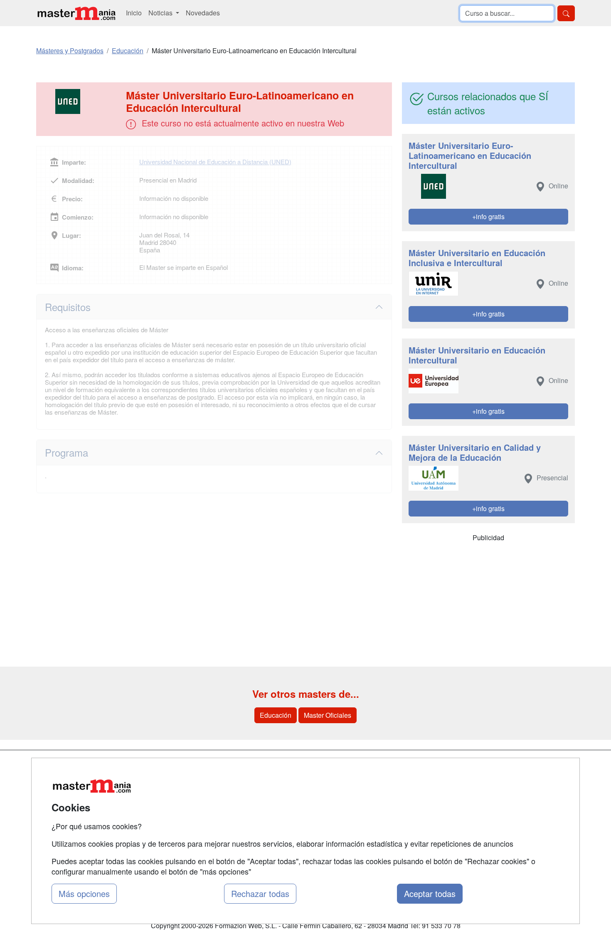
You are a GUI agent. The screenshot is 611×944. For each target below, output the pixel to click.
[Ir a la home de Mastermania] (76, 13)
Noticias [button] (161, 12)
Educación (275, 715)
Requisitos (68, 306)
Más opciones (84, 893)
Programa (66, 452)
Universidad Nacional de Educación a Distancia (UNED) (215, 161)
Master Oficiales (327, 715)
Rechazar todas (260, 893)
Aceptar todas (430, 893)
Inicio (134, 12)
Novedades (203, 12)
